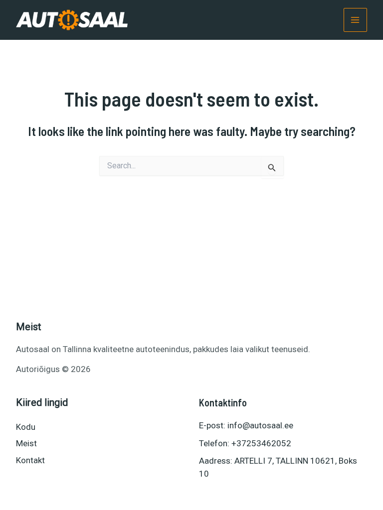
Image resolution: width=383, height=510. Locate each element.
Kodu (25, 427)
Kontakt (30, 460)
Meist (26, 443)
